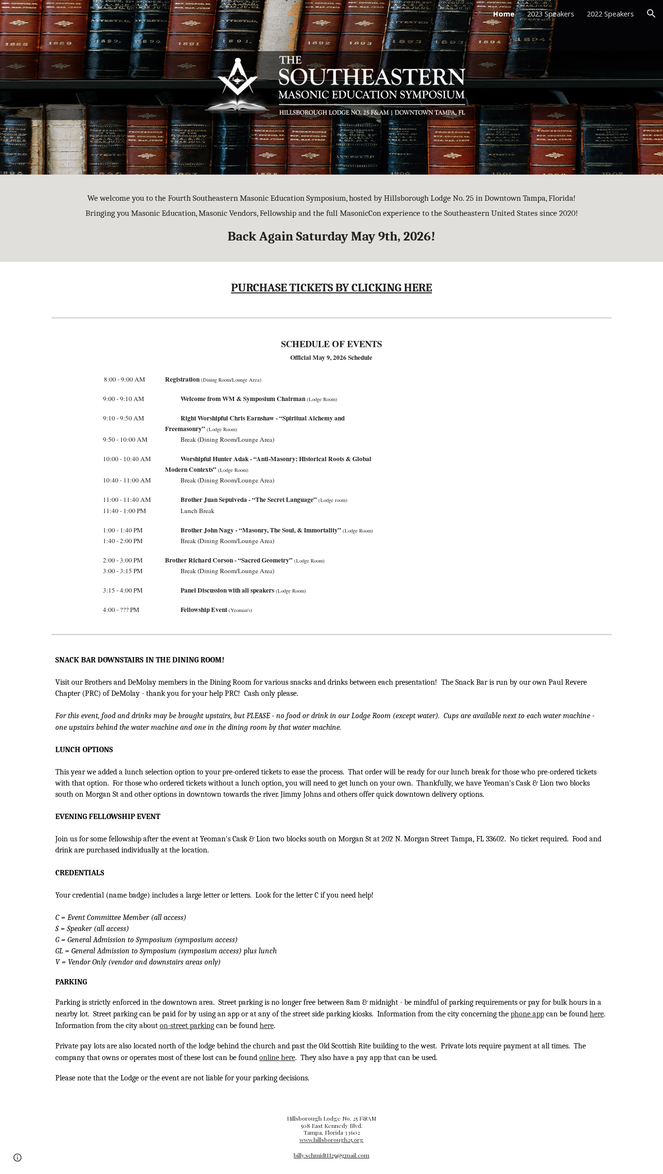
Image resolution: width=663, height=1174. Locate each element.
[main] (331, 218)
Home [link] (503, 13)
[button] (651, 13)
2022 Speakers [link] (610, 13)
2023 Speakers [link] (550, 13)
